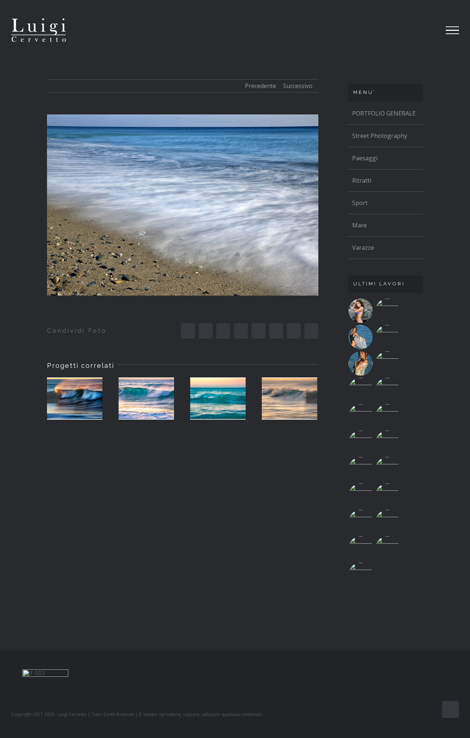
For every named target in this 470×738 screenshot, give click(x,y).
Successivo (297, 86)
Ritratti (361, 180)
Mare (359, 225)
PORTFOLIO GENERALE (384, 113)
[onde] (74, 398)
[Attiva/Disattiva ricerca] (425, 30)
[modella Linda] (360, 522)
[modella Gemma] (360, 310)
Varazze (363, 248)
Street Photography (379, 136)
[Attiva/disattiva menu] (452, 30)
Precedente (260, 86)
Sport (360, 203)
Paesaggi (364, 158)
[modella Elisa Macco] (387, 469)
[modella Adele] (360, 575)
